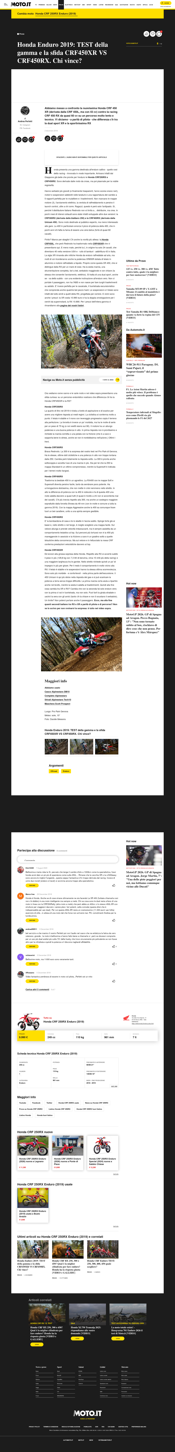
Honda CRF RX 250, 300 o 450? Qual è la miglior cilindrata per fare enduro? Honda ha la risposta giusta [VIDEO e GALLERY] (66, 1266)
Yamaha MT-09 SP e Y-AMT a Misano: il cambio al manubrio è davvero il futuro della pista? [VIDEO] (143, 293)
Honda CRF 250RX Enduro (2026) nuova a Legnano (32, 1160)
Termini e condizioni (50, 1427)
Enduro (66, 771)
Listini (102, 1367)
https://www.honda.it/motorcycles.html (143, 1023)
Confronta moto (104, 1396)
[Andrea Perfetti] (25, 110)
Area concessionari (165, 6)
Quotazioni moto (104, 1383)
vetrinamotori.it (105, 1440)
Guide (37, 1383)
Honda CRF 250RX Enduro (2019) (63, 1021)
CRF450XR (98, 243)
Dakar (58, 1387)
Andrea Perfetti (25, 121)
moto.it (81, 1440)
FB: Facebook (25, 128)
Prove (21, 34)
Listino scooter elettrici (105, 1379)
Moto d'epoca (124, 1379)
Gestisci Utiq (123, 1427)
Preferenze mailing (139, 1427)
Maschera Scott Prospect (57, 703)
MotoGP (59, 1375)
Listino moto (103, 1371)
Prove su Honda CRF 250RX (30, 1109)
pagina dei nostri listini (72, 305)
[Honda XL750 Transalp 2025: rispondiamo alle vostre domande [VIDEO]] (87, 1314)
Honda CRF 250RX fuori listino (89, 1109)
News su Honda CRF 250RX (96, 1102)
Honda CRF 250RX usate (68, 1102)
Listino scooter (103, 1375)
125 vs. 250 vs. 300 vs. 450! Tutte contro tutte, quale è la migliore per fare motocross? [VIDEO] (142, 271)
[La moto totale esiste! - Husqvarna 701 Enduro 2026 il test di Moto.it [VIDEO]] (128, 1314)
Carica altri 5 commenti (37, 989)
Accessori (123, 1383)
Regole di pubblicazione (71, 1427)
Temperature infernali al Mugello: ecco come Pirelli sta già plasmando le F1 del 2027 (143, 415)
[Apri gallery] (56, 747)
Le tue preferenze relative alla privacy (37, 1448)
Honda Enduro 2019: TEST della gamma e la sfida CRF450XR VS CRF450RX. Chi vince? (31, 1265)
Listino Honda (25, 1115)
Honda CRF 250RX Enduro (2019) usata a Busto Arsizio (32, 1214)
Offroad (54, 771)
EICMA (80, 1371)
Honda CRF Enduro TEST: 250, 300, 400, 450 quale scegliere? (101, 1263)
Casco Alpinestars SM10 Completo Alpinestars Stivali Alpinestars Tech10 (58, 695)
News (37, 1371)
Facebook (36, 1102)
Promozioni (124, 1391)
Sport (59, 1367)
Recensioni (102, 1387)
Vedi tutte (115, 1174)
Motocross (59, 1383)
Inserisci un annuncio (126, 1396)
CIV (58, 1391)
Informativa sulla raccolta (10, 1448)
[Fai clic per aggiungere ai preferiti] (153, 34)
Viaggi (37, 1387)
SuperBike (59, 1379)
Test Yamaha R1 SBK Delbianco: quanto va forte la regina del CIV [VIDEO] (143, 314)
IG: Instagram (25, 125)
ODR (96, 1427)
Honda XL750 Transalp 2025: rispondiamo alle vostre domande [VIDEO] (86, 1330)
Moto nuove (124, 1371)
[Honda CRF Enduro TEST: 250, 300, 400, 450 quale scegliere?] (102, 1249)
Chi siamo (111, 1427)
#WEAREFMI (60, 1396)
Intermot (81, 1383)
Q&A (73, 1323)
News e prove (41, 1367)
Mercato (124, 1367)
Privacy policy (34, 1427)
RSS (103, 1427)
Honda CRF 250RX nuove (35, 1132)
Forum (37, 1396)
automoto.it (68, 1440)
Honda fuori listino (44, 1115)
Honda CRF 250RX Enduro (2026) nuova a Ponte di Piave (67, 1161)
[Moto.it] (21, 4)
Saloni (81, 1367)
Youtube (22, 1102)
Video (37, 1391)
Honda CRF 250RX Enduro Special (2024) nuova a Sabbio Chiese (102, 1161)
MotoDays (81, 1379)
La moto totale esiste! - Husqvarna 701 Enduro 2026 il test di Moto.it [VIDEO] (127, 1330)
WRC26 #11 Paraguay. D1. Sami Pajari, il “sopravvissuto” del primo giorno (142, 370)
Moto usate (124, 1375)
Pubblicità (88, 1427)
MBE (80, 1375)
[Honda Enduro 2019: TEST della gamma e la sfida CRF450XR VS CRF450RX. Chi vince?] (33, 1249)
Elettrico (38, 1379)
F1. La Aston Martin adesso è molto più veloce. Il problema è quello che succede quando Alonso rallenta (143, 394)
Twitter (49, 1102)
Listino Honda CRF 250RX (59, 1109)
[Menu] (6, 4)
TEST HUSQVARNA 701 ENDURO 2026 (127, 1323)
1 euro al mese (107, 380)
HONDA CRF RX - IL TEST (41, 1323)
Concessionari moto (126, 1387)
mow (91, 1440)
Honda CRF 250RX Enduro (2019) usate (44, 1184)
